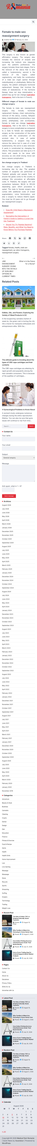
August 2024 (6, 591)
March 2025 (6, 565)
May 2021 (5, 727)
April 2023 (5, 644)
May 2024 (5, 603)
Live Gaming (6, 867)
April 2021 (5, 731)
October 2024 (7, 584)
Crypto (4, 818)
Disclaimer (5, 979)
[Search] (33, 21)
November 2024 (7, 580)
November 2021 (7, 704)
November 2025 (7, 535)
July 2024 (5, 595)
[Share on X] (15, 238)
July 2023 (5, 633)
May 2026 (5, 516)
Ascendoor (19, 1141)
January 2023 (7, 655)
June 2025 (5, 554)
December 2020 (7, 746)
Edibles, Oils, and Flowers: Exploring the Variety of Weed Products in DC (18, 314)
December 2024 (7, 576)
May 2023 (5, 640)
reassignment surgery (10, 253)
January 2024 (7, 610)
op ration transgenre (21, 250)
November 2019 (7, 791)
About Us (5, 976)
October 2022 (7, 667)
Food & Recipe (7, 844)
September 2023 (8, 625)
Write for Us (6, 987)
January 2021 (6, 742)
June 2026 (5, 512)
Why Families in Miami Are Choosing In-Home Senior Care (23, 931)
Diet (3, 829)
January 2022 (7, 697)
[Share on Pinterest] (30, 238)
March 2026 (6, 524)
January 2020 (7, 787)
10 (3, 1117)
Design (4, 825)
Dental (4, 822)
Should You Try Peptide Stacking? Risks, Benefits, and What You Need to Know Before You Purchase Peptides (18, 227)
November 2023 (7, 618)
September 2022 (8, 670)
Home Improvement (8, 859)
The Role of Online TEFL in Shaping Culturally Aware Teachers (21, 918)
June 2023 (5, 637)
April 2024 (5, 606)
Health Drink (6, 855)
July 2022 (5, 678)
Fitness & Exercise (8, 840)
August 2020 (6, 761)
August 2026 (6, 505)
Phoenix (17, 922)
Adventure (5, 799)
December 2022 (7, 659)
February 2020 (7, 783)
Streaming (5, 889)
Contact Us (6, 968)
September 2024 (8, 588)
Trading (4, 904)
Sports (4, 885)
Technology (6, 900)
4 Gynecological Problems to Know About (18, 409)
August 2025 (6, 546)
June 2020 (5, 768)
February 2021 (7, 738)
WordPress (6, 1143)
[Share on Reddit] (4, 243)
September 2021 (7, 712)
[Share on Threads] (14, 243)
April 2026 (5, 520)
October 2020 (7, 753)
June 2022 (5, 682)
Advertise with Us (8, 990)
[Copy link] (19, 243)
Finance (4, 837)
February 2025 (7, 569)
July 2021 (5, 719)
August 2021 (6, 716)
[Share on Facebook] (10, 238)
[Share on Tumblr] (9, 243)
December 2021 (7, 700)
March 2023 (6, 648)
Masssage (5, 874)
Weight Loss (6, 908)
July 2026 (5, 509)
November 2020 (7, 749)
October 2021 (6, 708)
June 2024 (5, 599)
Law (3, 863)
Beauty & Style (7, 803)
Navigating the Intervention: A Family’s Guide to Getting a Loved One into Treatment (18, 218)
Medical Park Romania (25, 1138)
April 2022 (5, 689)
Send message (9, 496)
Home (4, 972)
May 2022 (5, 685)
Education (5, 833)
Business (5, 806)
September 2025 (8, 543)
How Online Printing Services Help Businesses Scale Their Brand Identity (22, 942)
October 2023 (7, 622)
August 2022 (6, 674)
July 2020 (5, 764)
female (11, 247)
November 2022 (7, 663)
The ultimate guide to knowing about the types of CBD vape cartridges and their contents (18, 362)
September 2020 (8, 757)
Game (4, 848)
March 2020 (6, 779)
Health (17, 247)
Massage (5, 870)
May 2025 (5, 558)
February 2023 (7, 652)
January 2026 (7, 528)
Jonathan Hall (8, 40)
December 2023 (7, 614)
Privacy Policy (7, 983)
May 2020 (5, 772)
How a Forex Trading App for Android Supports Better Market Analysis (23, 954)
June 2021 (5, 723)
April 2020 (5, 776)
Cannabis (5, 810)
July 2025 (5, 550)
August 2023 (6, 629)
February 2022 (7, 693)
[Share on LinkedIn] (20, 238)
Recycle (4, 882)
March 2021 (6, 734)
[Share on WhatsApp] (25, 238)
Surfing (4, 893)
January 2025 (7, 573)
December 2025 (7, 531)
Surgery (4, 897)
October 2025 (7, 539)
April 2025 (5, 561)
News (4, 878)
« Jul (4, 1132)
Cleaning (5, 814)
